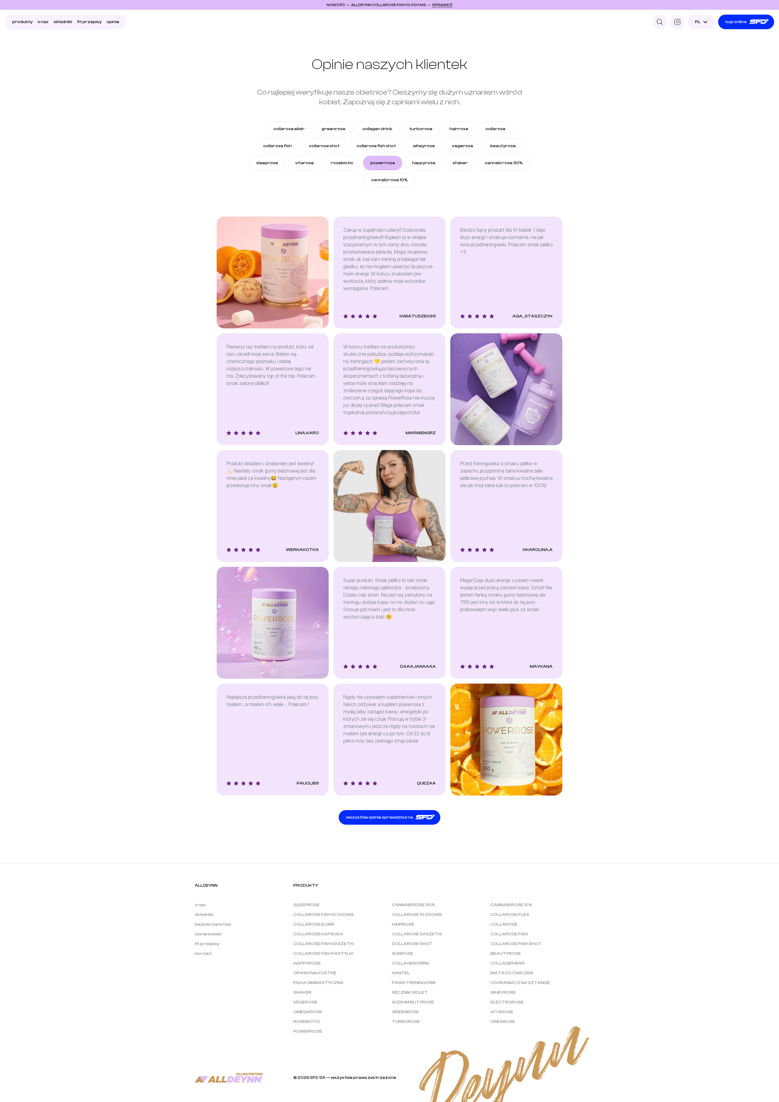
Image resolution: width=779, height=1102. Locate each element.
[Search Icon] (659, 22)
